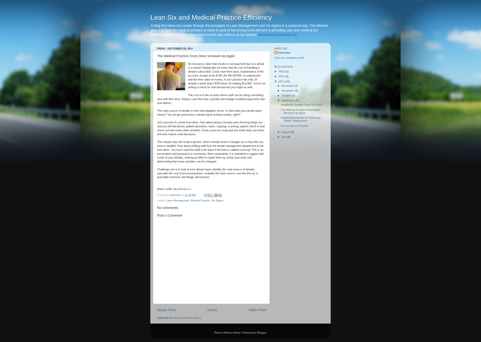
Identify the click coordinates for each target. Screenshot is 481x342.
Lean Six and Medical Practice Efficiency (211, 17)
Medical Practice (200, 200)
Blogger (261, 332)
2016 (281, 71)
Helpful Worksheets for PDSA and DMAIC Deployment (301, 119)
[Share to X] (213, 195)
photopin (182, 188)
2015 (281, 76)
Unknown (284, 52)
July (284, 137)
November (288, 90)
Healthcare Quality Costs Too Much (302, 104)
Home (212, 310)
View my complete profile (289, 57)
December (288, 85)
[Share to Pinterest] (220, 195)
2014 (281, 81)
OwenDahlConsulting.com (277, 35)
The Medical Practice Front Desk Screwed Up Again (300, 111)
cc (189, 188)
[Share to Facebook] (216, 195)
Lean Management (177, 200)
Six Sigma (217, 200)
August (285, 132)
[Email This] (206, 195)
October (286, 95)
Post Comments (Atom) (187, 317)
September (288, 100)
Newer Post (166, 310)
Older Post (257, 310)
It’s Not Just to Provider (294, 125)
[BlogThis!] (209, 195)
